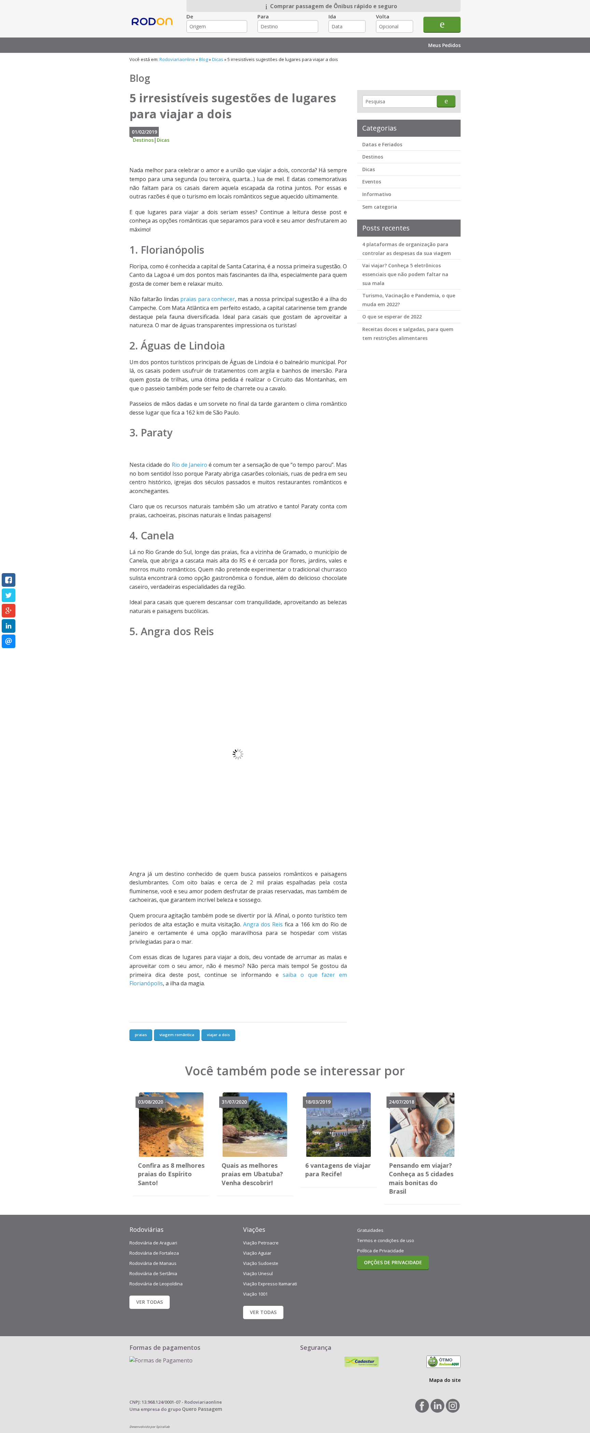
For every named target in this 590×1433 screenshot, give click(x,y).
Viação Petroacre (261, 1243)
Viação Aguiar (257, 1253)
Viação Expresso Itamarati (270, 1284)
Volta (382, 16)
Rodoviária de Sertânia (153, 1273)
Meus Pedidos (444, 45)
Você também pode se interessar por (295, 1070)
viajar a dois (218, 1034)
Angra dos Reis (263, 924)
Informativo (376, 194)
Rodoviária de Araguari (153, 1243)
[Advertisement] (408, 453)
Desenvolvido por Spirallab (149, 1426)
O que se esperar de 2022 (392, 316)
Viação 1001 (255, 1294)
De (189, 16)
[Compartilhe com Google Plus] (8, 610)
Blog (203, 59)
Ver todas (149, 1302)
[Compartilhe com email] (8, 641)
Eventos (371, 181)
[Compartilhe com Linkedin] (8, 626)
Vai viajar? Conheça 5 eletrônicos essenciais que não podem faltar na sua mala (405, 274)
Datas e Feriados (382, 144)
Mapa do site (445, 1380)
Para (263, 16)
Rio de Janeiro (189, 464)
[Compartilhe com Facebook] (8, 580)
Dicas (217, 59)
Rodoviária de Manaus (153, 1263)
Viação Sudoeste (260, 1263)
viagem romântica (176, 1034)
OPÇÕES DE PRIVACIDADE (393, 1262)
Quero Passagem (202, 1409)
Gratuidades (370, 1230)
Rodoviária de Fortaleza (154, 1253)
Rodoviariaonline (152, 27)
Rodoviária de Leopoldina (156, 1284)
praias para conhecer (207, 299)
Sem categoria (379, 207)
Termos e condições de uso (385, 1240)
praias (141, 1034)
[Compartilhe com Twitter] (8, 595)
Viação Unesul (258, 1273)
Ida (332, 16)
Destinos (143, 140)
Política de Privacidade (380, 1251)
